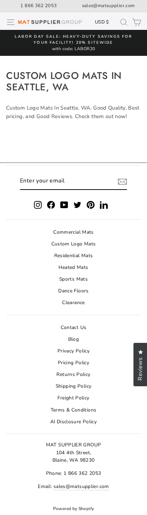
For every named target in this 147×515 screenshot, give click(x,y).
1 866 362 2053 (38, 5)
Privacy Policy (73, 350)
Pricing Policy (73, 362)
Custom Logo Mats (73, 243)
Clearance (73, 302)
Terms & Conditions (74, 410)
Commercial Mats (73, 232)
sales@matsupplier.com (108, 5)
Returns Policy (73, 374)
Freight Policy (73, 397)
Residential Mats (73, 255)
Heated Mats (73, 267)
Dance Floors (73, 290)
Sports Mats (73, 279)
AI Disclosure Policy (73, 421)
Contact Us (74, 327)
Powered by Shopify (73, 508)
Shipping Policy (74, 386)
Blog (73, 339)
